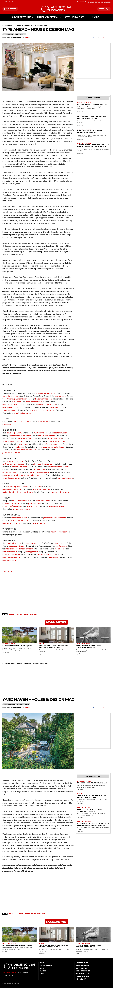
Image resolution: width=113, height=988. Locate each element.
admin (27, 38)
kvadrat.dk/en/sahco (11, 506)
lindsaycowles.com (20, 501)
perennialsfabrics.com (21, 467)
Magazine (33, 614)
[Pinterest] (103, 38)
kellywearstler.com (21, 509)
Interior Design (14, 25)
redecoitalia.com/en (22, 421)
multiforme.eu (40, 433)
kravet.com (37, 410)
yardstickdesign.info (22, 413)
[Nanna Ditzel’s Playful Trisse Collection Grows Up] (93, 635)
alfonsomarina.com (53, 444)
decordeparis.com (17, 546)
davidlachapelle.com (46, 404)
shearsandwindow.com (20, 436)
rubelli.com (7, 424)
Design (11, 614)
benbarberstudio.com (12, 404)
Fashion (19, 614)
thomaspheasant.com (17, 399)
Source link (7, 571)
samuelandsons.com (35, 475)
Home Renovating (84, 129)
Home (4, 25)
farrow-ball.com (43, 501)
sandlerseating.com (11, 503)
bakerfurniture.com (44, 399)
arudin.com (32, 506)
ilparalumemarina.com (46, 393)
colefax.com (31, 450)
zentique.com (44, 421)
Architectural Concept (9, 972)
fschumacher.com (34, 402)
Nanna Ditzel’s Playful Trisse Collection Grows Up (89, 131)
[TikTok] (9, 2)
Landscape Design (84, 102)
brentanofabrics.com (46, 554)
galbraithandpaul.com (12, 492)
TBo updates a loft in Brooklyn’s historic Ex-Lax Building (91, 117)
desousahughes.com (11, 557)
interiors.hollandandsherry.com (19, 549)
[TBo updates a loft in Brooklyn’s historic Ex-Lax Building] (56, 635)
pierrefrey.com (39, 523)
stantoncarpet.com (15, 461)
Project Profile (20, 34)
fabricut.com (40, 470)
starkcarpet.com (9, 410)
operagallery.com (10, 407)
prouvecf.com (34, 503)
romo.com (16, 402)
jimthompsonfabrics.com (13, 464)
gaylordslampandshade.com (52, 447)
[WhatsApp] (108, 38)
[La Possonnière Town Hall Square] (19, 635)
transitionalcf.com (10, 396)
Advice (79, 115)
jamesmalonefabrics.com (54, 518)
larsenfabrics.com (10, 472)
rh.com (38, 487)
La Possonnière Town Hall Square (92, 104)
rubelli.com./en (24, 438)
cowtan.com (60, 396)
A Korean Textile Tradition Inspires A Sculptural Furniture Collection (93, 145)
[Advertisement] (93, 58)
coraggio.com (49, 410)
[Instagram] (6, 2)
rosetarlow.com (60, 433)
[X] (12, 2)
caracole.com (60, 543)
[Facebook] (3, 2)
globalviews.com (56, 407)
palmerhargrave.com (11, 523)
